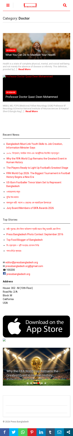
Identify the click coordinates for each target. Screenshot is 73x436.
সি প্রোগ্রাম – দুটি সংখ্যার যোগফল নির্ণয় (22, 245)
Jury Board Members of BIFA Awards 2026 (30, 208)
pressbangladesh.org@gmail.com (24, 266)
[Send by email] (59, 432)
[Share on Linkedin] (41, 432)
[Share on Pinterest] (32, 432)
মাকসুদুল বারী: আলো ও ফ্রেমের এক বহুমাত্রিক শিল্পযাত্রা (28, 202)
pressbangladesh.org (18, 274)
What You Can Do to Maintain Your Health (30, 55)
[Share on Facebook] (4, 432)
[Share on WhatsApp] (22, 432)
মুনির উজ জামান (12, 197)
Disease (11, 50)
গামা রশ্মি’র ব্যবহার (13, 250)
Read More (24, 69)
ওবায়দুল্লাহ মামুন (13, 191)
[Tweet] (13, 432)
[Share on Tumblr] (50, 432)
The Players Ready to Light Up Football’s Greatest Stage (37, 167)
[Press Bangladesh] (28, 8)
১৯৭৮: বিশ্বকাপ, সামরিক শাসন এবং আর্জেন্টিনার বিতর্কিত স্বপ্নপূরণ (32, 153)
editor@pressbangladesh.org (21, 262)
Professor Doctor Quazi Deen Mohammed (31, 97)
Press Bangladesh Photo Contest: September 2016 (34, 234)
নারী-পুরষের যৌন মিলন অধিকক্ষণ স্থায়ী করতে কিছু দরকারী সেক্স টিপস (33, 228)
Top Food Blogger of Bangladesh (24, 239)
